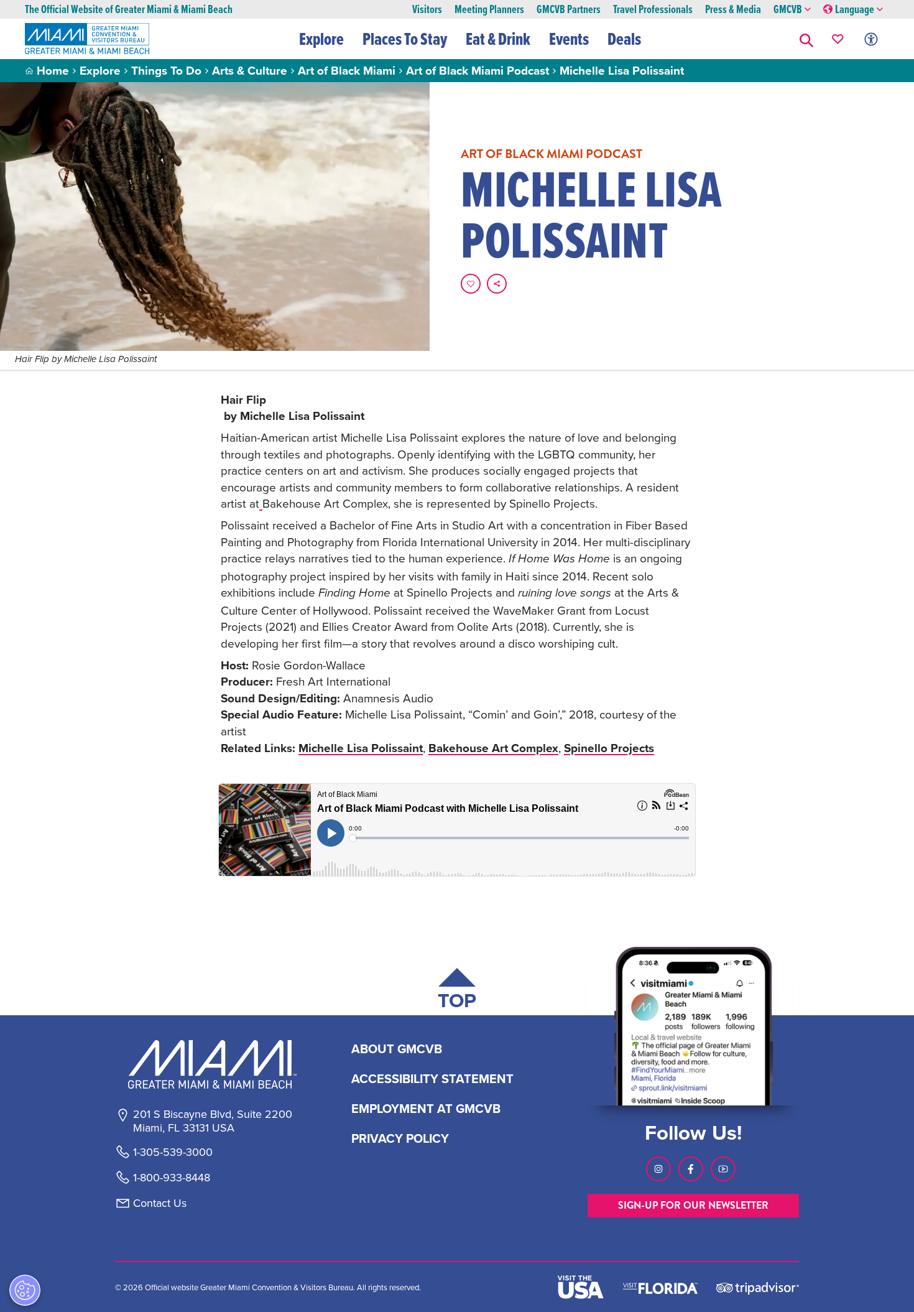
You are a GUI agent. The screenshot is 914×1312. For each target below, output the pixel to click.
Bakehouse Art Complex (493, 747)
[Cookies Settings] (24, 1290)
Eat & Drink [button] (498, 38)
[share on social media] (497, 284)
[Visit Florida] (660, 1287)
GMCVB (787, 9)
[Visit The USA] (580, 1287)
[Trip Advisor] (757, 1287)
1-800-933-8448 (171, 1177)
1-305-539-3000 (173, 1152)
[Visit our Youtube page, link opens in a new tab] (723, 1168)
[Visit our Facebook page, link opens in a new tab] (690, 1168)
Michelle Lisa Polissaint (360, 747)
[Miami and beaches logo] (212, 1064)
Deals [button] (624, 38)
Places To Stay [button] (404, 38)
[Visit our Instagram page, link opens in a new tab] (658, 1168)
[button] (806, 39)
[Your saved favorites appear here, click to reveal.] (838, 39)
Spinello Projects (609, 747)
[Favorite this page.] (471, 284)
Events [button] (569, 38)
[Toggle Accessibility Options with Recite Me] (871, 39)
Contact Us (160, 1203)
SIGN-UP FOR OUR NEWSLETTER (693, 1205)
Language (854, 9)
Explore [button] (321, 38)
